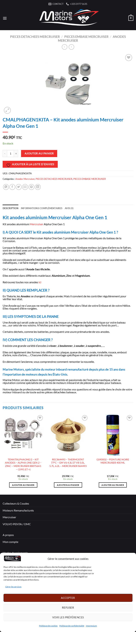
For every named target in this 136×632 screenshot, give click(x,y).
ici (40, 282)
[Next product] (64, 47)
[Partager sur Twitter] (19, 187)
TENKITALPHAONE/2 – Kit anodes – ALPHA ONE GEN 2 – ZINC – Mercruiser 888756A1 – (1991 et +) (23, 464)
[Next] (133, 454)
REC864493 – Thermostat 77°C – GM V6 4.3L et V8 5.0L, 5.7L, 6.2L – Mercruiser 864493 (68, 462)
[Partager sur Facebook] (12, 187)
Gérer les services (13, 586)
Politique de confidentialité (71, 625)
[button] (5, 18)
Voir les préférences (68, 617)
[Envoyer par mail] (25, 187)
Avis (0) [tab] (69, 208)
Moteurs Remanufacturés (18, 510)
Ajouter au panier (39, 153)
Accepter (68, 597)
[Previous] (2, 454)
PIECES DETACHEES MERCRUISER (35, 37)
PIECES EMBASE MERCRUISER (86, 37)
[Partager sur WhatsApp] (6, 187)
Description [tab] (10, 208)
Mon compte (10, 541)
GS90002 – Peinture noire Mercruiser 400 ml (113, 461)
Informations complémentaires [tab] (41, 208)
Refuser (68, 607)
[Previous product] (71, 47)
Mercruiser (36, 224)
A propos (8, 535)
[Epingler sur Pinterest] (31, 187)
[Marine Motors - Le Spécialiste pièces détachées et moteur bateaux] (68, 18)
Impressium (91, 625)
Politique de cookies (48, 625)
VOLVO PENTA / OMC (17, 524)
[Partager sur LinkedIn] (38, 187)
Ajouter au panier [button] (23, 485)
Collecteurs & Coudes (16, 503)
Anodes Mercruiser (25, 178)
